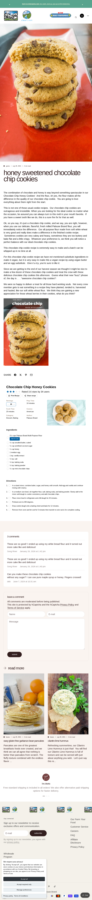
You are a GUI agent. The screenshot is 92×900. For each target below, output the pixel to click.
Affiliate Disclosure (75, 841)
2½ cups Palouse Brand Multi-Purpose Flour (26, 435)
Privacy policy (8, 896)
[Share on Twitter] (20, 375)
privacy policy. (13, 842)
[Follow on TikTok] (55, 886)
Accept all (24, 879)
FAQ (72, 835)
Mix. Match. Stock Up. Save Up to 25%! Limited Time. (46, 4)
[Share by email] (31, 375)
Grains (8, 166)
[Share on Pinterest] (26, 375)
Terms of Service (15, 608)
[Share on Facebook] (15, 375)
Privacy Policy (67, 604)
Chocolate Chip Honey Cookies (31, 387)
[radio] (7, 391)
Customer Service (79, 826)
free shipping (46, 783)
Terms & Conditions (21, 896)
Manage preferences (24, 890)
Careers (74, 831)
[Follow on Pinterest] (49, 886)
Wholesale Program (9, 855)
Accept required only (24, 884)
